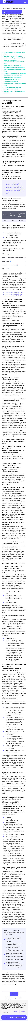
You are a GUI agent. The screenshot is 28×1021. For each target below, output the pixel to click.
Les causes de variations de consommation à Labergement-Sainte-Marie (14, 62)
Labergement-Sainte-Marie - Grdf (14, 296)
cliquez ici (10, 999)
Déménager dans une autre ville (12, 77)
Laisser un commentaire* (9, 984)
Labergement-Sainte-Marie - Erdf (14, 294)
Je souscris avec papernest (13, 12)
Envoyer (14, 994)
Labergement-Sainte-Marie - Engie (14, 292)
